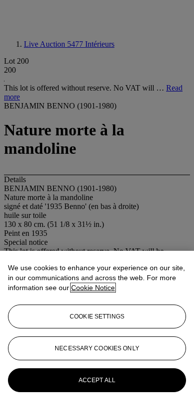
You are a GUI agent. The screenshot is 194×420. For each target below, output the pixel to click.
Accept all (97, 380)
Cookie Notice (93, 288)
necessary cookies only (97, 348)
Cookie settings (97, 316)
